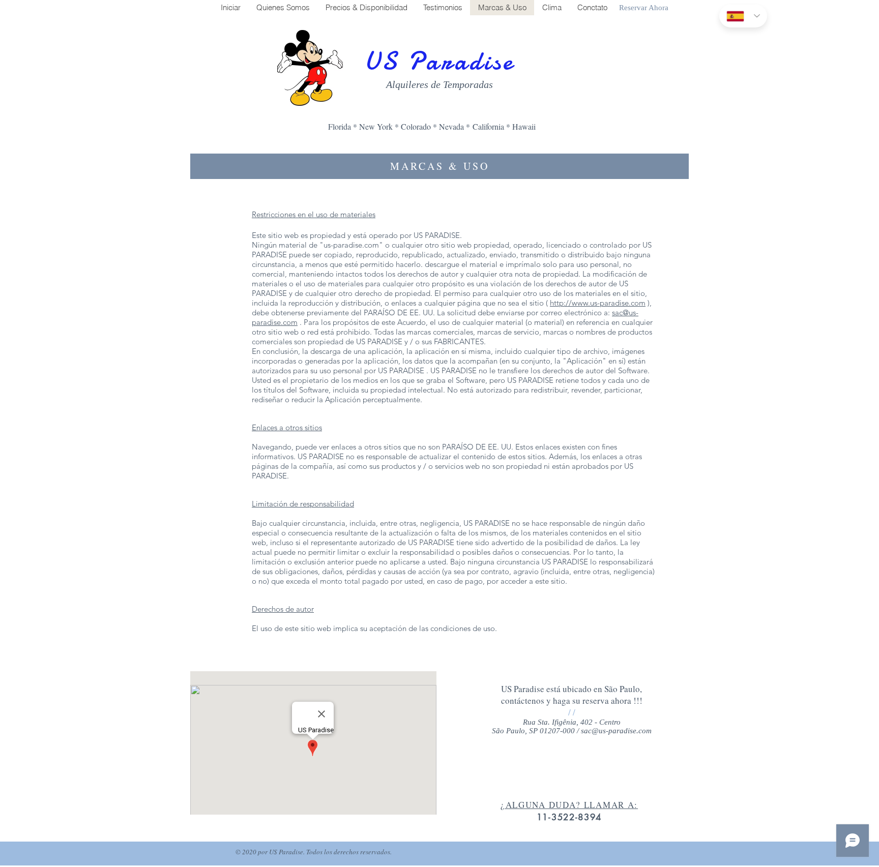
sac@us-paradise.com (616, 731)
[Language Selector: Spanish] (743, 16)
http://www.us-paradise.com (598, 303)
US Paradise (439, 61)
